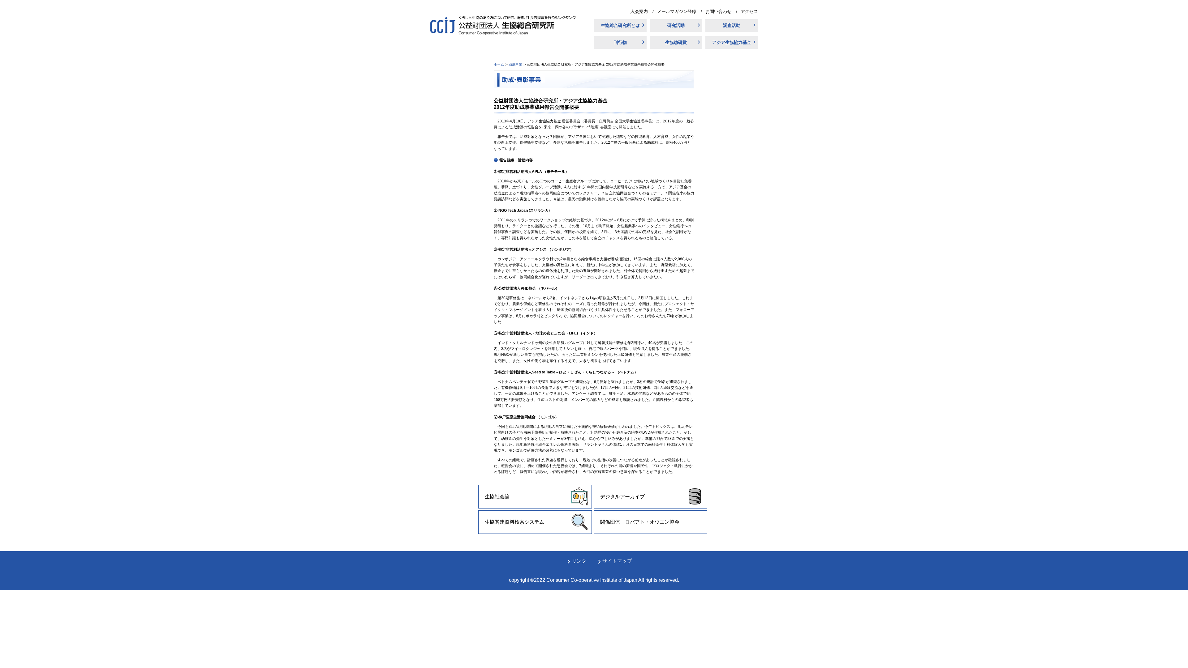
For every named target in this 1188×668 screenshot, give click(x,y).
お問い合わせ (718, 11)
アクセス (749, 11)
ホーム (499, 64)
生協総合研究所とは (620, 25)
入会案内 (639, 11)
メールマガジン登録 (676, 11)
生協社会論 (497, 496)
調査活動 (731, 25)
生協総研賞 (676, 42)
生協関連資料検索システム (514, 522)
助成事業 (515, 64)
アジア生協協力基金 (731, 42)
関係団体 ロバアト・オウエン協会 (639, 522)
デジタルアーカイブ (622, 496)
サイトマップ (617, 561)
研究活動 (676, 25)
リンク (579, 561)
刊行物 (620, 42)
